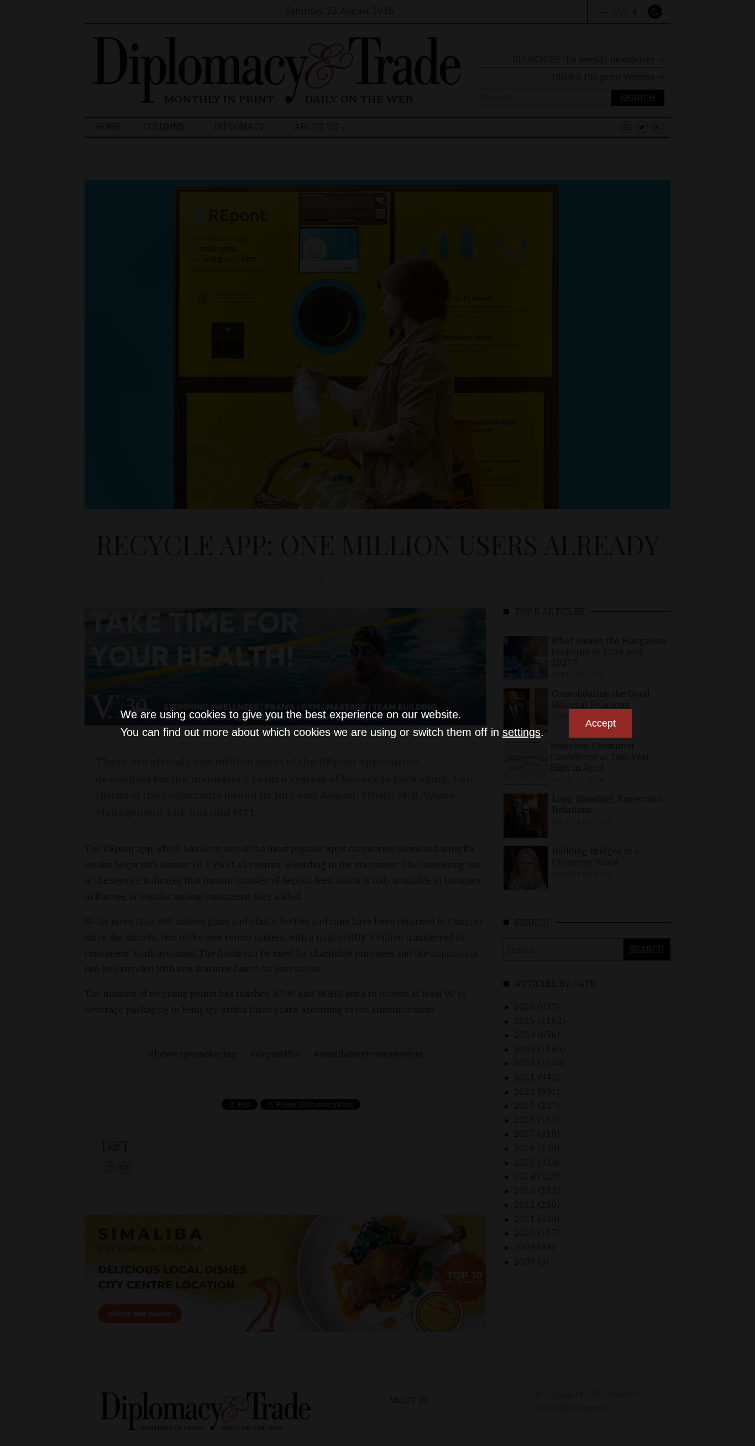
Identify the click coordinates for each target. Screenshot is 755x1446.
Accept (600, 723)
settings (521, 732)
